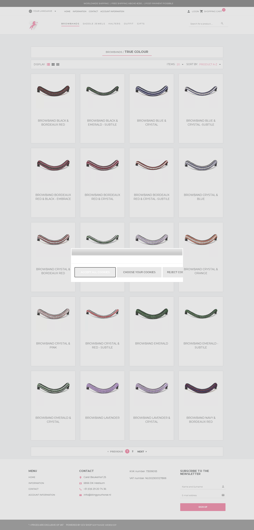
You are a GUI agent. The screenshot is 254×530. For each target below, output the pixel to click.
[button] (95, 272)
